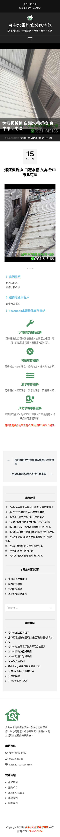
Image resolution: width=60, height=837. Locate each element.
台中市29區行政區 (17, 681)
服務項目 (13, 787)
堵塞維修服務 (30, 360)
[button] (27, 268)
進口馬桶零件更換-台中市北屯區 (26, 546)
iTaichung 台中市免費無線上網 (24, 666)
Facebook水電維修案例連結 (27, 311)
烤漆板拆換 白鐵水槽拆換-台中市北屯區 (29, 522)
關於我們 (13, 803)
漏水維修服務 (30, 384)
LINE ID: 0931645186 (20, 764)
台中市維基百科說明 (18, 632)
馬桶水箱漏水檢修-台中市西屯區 (26, 556)
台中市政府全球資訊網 (20, 656)
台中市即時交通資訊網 (20, 651)
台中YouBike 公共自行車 (21, 671)
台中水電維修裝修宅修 (30, 25)
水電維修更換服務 (30, 332)
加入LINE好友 (30, 4)
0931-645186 (16, 759)
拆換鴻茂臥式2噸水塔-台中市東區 (26, 517)
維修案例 (13, 782)
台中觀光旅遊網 (16, 661)
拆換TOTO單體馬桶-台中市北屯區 (27, 512)
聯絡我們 (13, 798)
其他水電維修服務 (30, 408)
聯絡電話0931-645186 (30, 8)
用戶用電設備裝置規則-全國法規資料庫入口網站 (29, 425)
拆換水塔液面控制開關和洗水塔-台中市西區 (31, 532)
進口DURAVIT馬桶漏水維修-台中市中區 (30, 527)
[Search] (51, 607)
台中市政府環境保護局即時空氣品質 (27, 646)
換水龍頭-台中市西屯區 (21, 551)
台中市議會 (14, 676)
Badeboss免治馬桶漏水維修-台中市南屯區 (31, 507)
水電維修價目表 (16, 793)
